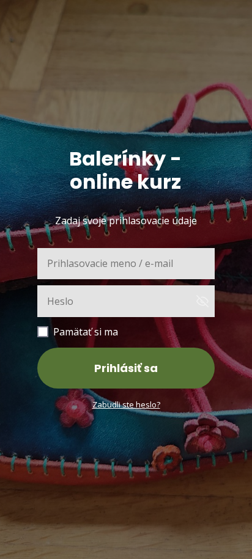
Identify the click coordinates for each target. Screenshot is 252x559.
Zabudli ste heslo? (126, 404)
